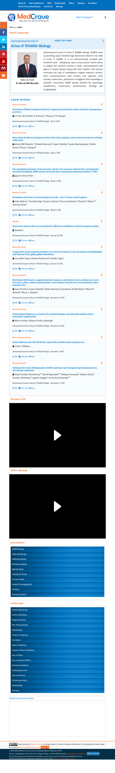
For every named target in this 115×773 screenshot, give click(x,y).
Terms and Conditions (60, 758)
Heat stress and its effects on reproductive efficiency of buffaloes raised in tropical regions (55, 226)
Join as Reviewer (18, 675)
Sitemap (59, 6)
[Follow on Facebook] (3, 32)
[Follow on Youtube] (3, 60)
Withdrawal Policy (19, 680)
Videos (71, 3)
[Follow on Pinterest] (3, 53)
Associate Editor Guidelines (23, 650)
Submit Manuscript (20, 610)
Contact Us (48, 6)
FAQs (49, 3)
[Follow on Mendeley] (3, 68)
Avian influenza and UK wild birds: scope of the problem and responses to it (48, 342)
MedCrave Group (36, 744)
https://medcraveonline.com (30, 747)
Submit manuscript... (19, 33)
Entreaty (15, 690)
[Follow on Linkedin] (3, 46)
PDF (16, 126)
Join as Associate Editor (21, 660)
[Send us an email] (3, 75)
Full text (23, 269)
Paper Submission (36, 3)
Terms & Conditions (20, 635)
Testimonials (60, 3)
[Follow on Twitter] (3, 39)
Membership (17, 630)
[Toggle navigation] (105, 17)
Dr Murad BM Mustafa (27, 83)
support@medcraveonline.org (76, 754)
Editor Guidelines (19, 645)
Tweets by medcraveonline (21, 698)
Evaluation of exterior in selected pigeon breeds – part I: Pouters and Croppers (49, 197)
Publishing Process (19, 670)
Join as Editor (17, 655)
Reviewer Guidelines (20, 665)
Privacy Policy (71, 758)
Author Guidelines (19, 615)
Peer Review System (20, 625)
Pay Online (92, 3)
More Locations (93, 754)
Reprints (81, 3)
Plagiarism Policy (19, 620)
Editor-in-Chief (27, 80)
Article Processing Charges (29, 6)
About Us (22, 3)
